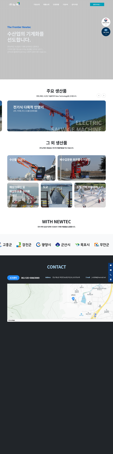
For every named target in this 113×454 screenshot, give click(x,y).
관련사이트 (96, 4)
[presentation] (99, 95)
